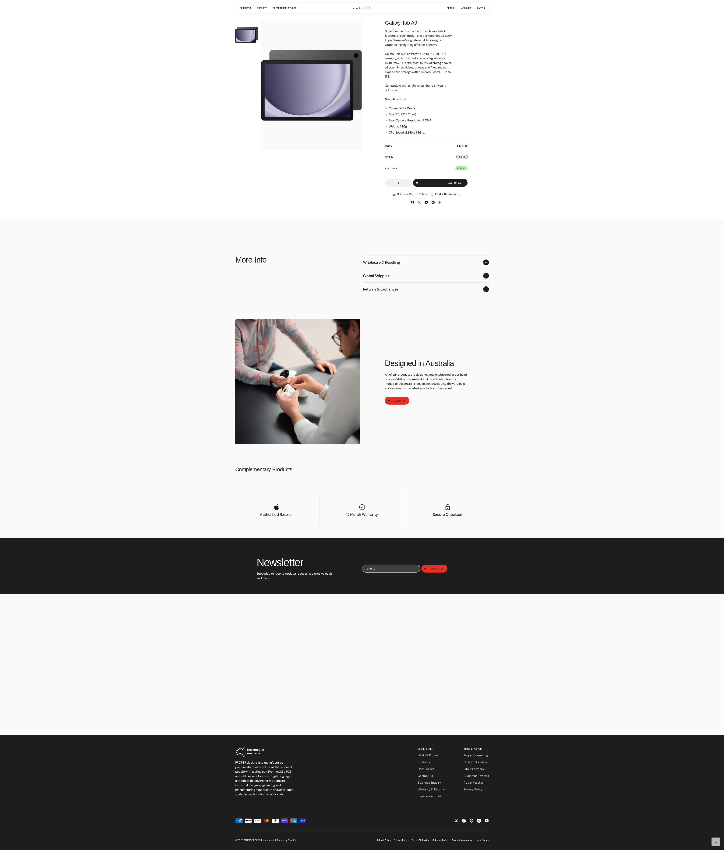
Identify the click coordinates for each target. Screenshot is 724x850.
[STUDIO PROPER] (362, 8)
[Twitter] (419, 202)
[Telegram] (426, 202)
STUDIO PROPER (252, 840)
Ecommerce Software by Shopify (278, 840)
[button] (451, 8)
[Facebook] (413, 202)
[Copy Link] (440, 202)
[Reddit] (433, 202)
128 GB (462, 157)
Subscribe (437, 568)
